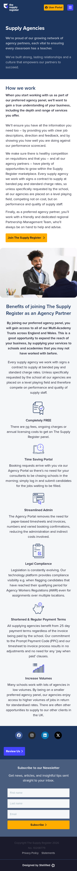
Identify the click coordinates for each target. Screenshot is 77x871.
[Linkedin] (45, 735)
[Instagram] (32, 735)
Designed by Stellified (36, 865)
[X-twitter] (58, 735)
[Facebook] (19, 735)
